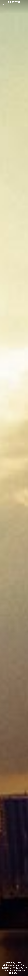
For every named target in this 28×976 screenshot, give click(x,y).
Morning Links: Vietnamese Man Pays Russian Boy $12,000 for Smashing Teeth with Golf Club (14, 968)
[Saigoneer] (14, 1)
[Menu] (26, 1)
